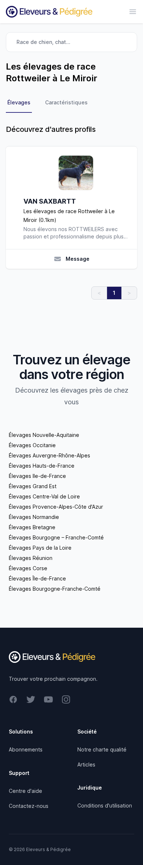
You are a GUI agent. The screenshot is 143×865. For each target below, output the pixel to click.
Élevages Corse (28, 568)
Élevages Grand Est (32, 486)
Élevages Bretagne (32, 527)
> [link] (129, 293)
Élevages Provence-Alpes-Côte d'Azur (56, 507)
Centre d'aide (25, 791)
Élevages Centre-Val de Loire (44, 496)
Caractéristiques (66, 102)
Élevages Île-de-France (37, 578)
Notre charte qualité (101, 749)
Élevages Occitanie (32, 445)
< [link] (99, 293)
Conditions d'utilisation (104, 805)
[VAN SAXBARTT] (75, 172)
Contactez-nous (28, 806)
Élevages (18, 102)
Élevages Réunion (30, 558)
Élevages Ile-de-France (37, 476)
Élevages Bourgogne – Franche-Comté (56, 537)
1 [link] (114, 293)
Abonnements (26, 749)
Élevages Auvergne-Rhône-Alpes (49, 455)
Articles (86, 764)
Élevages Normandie (34, 517)
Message (77, 259)
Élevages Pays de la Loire (40, 548)
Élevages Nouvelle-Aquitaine (44, 435)
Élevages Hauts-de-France (41, 466)
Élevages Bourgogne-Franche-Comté (54, 589)
